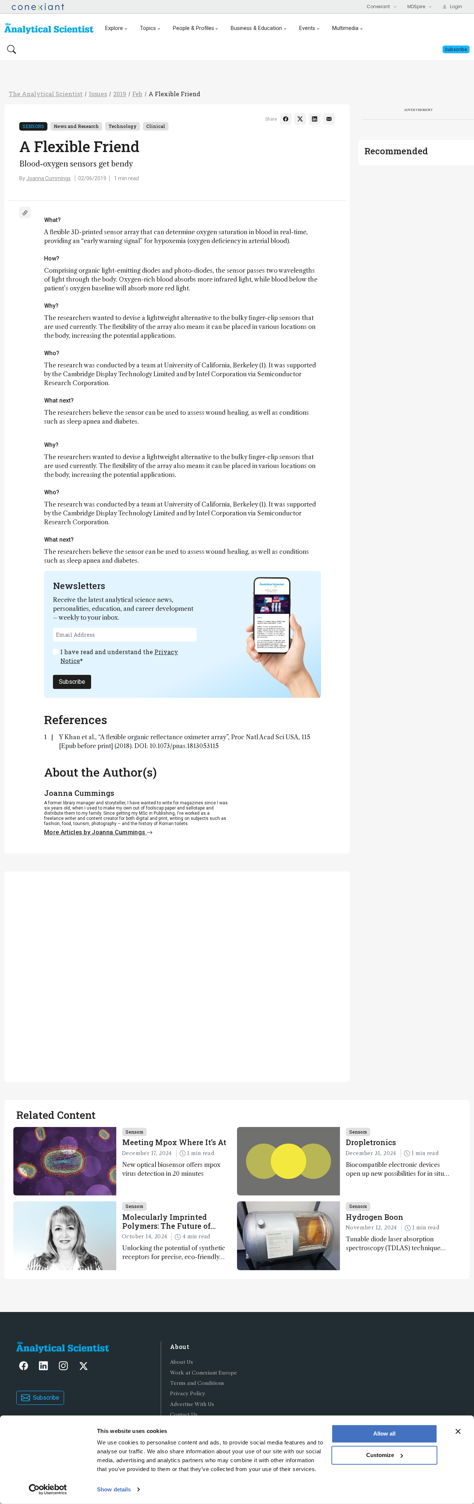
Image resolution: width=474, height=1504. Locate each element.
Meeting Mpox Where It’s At (174, 1142)
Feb (137, 94)
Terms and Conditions (197, 1383)
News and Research (76, 126)
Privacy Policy (187, 1393)
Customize (380, 1455)
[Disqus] (177, 975)
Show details (114, 1489)
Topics (148, 28)
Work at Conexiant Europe (203, 1373)
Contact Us (183, 1415)
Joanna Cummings (48, 178)
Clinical (155, 126)
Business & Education (256, 28)
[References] (25, 212)
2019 (119, 94)
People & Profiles (193, 28)
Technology (123, 126)
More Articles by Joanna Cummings (95, 832)
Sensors (33, 126)
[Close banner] (458, 1431)
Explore (114, 28)
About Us (181, 1362)
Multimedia (345, 28)
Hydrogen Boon (374, 1216)
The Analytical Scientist (46, 94)
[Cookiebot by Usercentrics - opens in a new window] (48, 1489)
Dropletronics (371, 1142)
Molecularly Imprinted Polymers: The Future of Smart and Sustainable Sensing (166, 1221)
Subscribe (72, 681)
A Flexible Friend (174, 94)
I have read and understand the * (119, 656)
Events (307, 28)
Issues (98, 94)
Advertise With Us (192, 1404)
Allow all (384, 1433)
